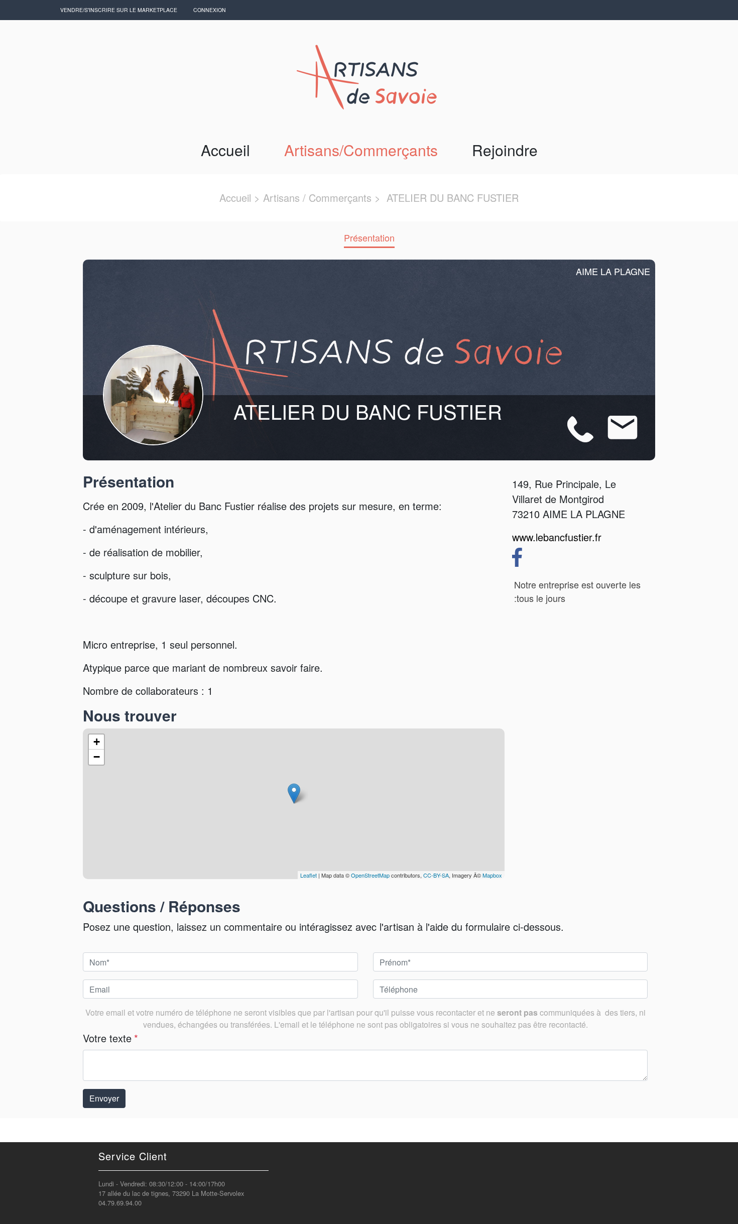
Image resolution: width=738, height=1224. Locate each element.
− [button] (96, 757)
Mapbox (492, 875)
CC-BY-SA (436, 875)
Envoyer (104, 1098)
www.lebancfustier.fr (556, 537)
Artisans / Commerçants (317, 197)
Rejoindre (505, 150)
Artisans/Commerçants (361, 150)
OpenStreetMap (370, 875)
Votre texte (110, 1038)
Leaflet (308, 875)
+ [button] (96, 742)
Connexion (209, 10)
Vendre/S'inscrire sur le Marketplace (118, 10)
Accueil (225, 150)
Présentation (369, 237)
